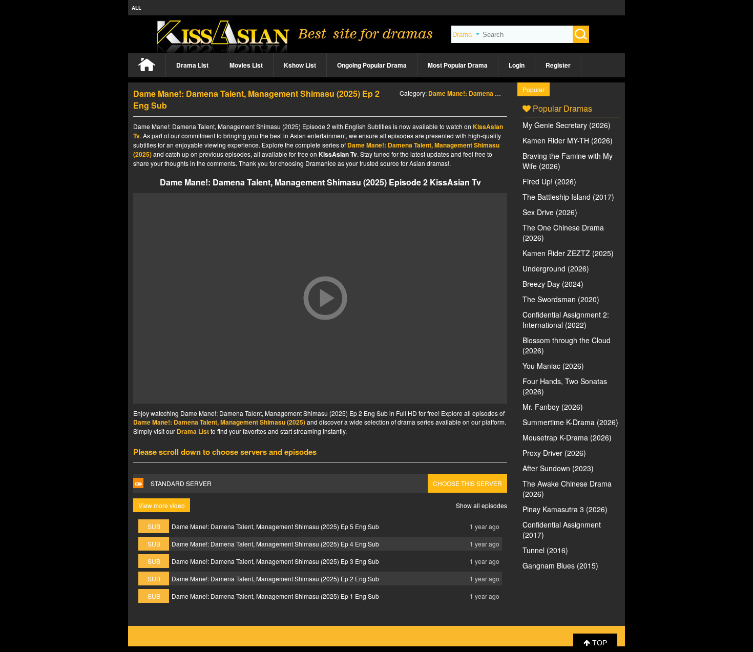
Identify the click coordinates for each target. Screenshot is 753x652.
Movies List (246, 65)
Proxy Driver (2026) (554, 453)
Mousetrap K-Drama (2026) (567, 437)
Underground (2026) (555, 268)
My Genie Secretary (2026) (566, 125)
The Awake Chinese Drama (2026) (567, 488)
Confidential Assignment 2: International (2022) (565, 319)
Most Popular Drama (458, 65)
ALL (136, 7)
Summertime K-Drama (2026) (570, 422)
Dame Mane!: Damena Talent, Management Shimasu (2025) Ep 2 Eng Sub (275, 578)
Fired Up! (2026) (549, 181)
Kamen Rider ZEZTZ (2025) (568, 253)
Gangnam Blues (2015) (560, 565)
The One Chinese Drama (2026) (563, 232)
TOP (598, 643)
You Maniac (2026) (553, 366)
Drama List (192, 65)
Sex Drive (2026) (549, 212)
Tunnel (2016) (545, 550)
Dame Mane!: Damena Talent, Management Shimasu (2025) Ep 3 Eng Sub (275, 561)
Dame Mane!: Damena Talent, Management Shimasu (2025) (219, 422)
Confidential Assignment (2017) (561, 529)
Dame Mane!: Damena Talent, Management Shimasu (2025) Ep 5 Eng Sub (275, 526)
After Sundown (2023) (558, 468)
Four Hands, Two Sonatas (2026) (564, 386)
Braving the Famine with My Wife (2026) (567, 161)
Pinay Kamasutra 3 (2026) (565, 509)
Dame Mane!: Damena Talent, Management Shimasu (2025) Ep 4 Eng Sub (275, 543)
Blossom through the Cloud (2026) (566, 345)
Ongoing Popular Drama (372, 65)
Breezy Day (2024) (552, 284)
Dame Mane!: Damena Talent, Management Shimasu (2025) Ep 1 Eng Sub (275, 596)
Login (517, 65)
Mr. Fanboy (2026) (552, 407)
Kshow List (300, 65)
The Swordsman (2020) (560, 299)
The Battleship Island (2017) (568, 197)
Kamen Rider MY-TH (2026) (567, 140)
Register (558, 65)
